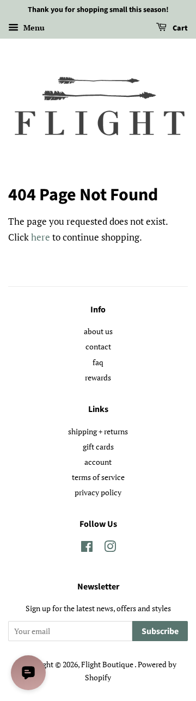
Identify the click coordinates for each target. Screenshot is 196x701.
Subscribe (160, 631)
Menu (33, 27)
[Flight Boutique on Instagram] (110, 548)
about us (98, 331)
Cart (179, 28)
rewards (98, 377)
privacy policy (98, 492)
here (40, 237)
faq (98, 362)
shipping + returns (98, 431)
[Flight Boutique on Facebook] (87, 548)
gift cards (98, 446)
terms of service (98, 477)
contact (98, 346)
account (98, 462)
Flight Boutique (107, 664)
